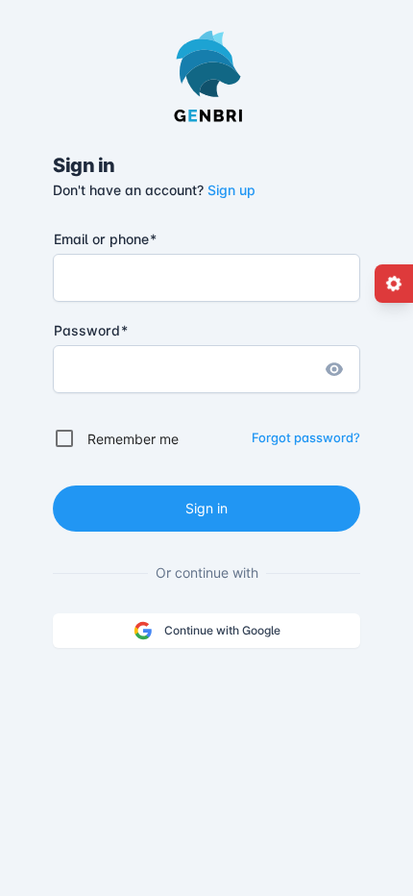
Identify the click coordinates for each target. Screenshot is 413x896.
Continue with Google (222, 630)
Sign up (231, 190)
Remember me (133, 439)
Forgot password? (306, 437)
